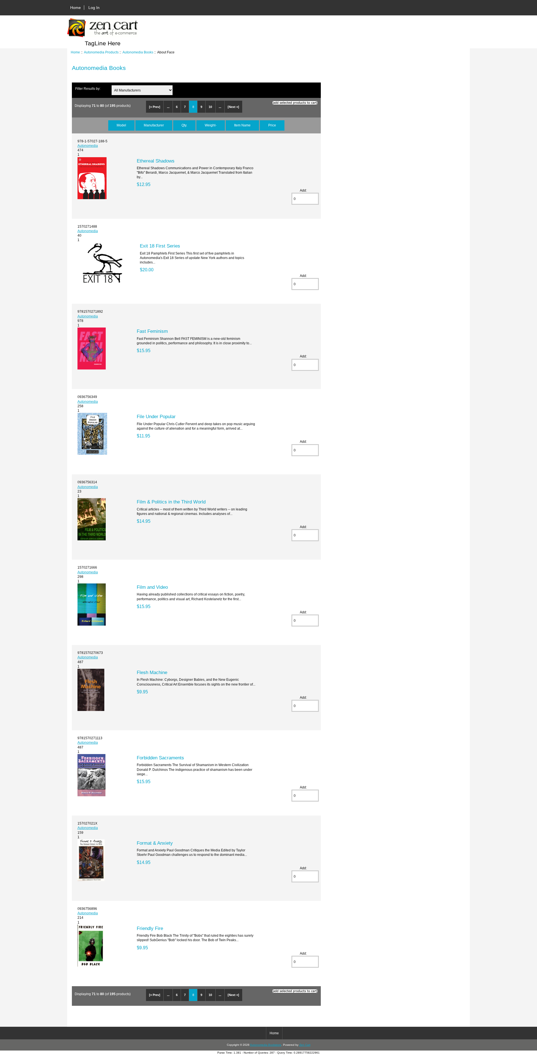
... (168, 107)
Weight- (210, 125)
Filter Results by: (87, 88)
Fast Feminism (152, 331)
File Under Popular (156, 416)
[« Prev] (154, 107)
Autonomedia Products (101, 52)
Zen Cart (304, 1044)
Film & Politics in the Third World (171, 502)
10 (210, 107)
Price (272, 125)
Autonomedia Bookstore (265, 1044)
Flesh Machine (152, 672)
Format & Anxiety (155, 843)
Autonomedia (87, 145)
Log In (94, 7)
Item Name (242, 125)
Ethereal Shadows (156, 161)
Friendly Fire (150, 928)
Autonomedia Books (138, 52)
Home (75, 7)
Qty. (184, 125)
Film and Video (152, 587)
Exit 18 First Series (160, 246)
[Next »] (233, 107)
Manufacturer (154, 125)
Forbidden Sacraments (160, 757)
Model (121, 125)
